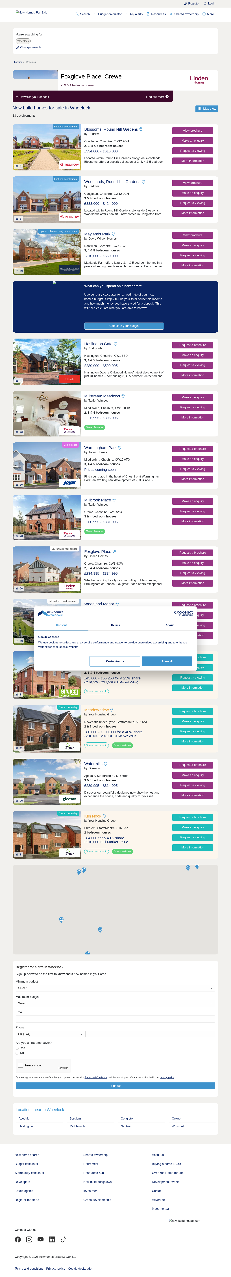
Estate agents (24, 1191)
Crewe (176, 1118)
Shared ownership (186, 14)
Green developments (97, 1200)
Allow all (167, 661)
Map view (209, 108)
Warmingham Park (100, 447)
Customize (113, 661)
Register (194, 3)
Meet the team (161, 1208)
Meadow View (96, 710)
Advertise (158, 1200)
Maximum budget (27, 997)
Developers (22, 1182)
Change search (30, 47)
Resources (158, 14)
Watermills (93, 764)
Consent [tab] (61, 625)
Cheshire (17, 62)
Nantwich (127, 1126)
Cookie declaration (80, 1268)
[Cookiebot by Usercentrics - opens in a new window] (177, 613)
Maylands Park (97, 234)
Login (211, 3)
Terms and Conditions (96, 1077)
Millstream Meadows (102, 396)
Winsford (178, 1126)
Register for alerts (27, 1200)
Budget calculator (110, 14)
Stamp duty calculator (29, 1173)
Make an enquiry (193, 140)
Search (85, 14)
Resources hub (93, 1173)
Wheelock (23, 40)
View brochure (192, 130)
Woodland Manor (99, 604)
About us (158, 1155)
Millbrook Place (97, 500)
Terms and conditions (29, 1268)
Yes (22, 1048)
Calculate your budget (124, 326)
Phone (20, 1027)
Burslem (75, 1118)
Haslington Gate (98, 344)
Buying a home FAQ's (166, 1164)
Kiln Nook (92, 816)
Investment (90, 1191)
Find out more (155, 97)
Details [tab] (115, 625)
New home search (27, 1155)
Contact (157, 1191)
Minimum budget (27, 981)
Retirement (90, 1164)
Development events (166, 1182)
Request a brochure (192, 345)
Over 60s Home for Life (168, 1173)
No (22, 1053)
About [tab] (170, 625)
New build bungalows (97, 1182)
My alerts (136, 14)
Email (19, 1012)
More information (192, 161)
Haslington (26, 1126)
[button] (197, 866)
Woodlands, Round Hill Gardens (112, 181)
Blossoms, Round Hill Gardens (111, 129)
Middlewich (77, 1126)
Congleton (127, 1118)
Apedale (24, 1118)
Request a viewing (192, 150)
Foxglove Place (97, 551)
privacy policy (167, 1077)
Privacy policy (55, 1268)
